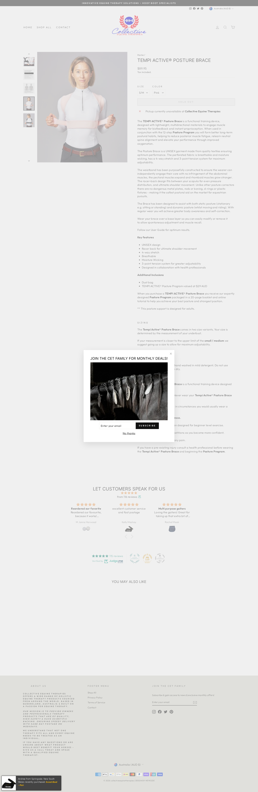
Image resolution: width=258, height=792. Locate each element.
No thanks (129, 433)
